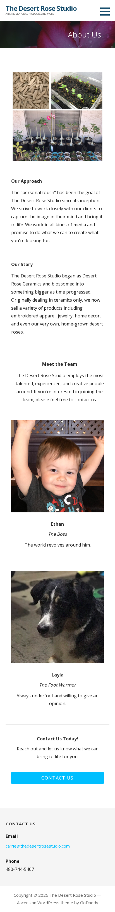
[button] (57, 778)
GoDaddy (89, 902)
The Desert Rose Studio (41, 8)
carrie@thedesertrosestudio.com (38, 846)
